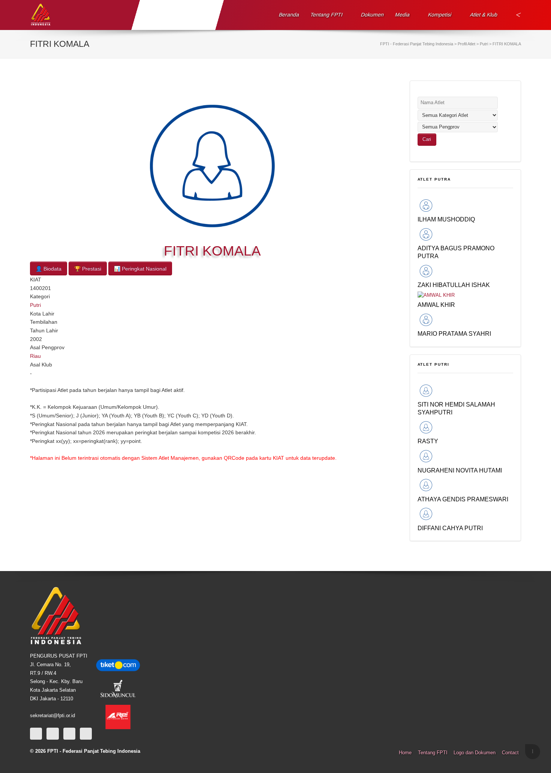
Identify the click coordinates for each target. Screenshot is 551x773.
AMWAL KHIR (436, 304)
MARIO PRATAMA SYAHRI (454, 333)
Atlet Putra (434, 179)
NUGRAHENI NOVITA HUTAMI (460, 470)
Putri (35, 305)
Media (402, 15)
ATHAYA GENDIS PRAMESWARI (463, 499)
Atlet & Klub (483, 15)
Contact (510, 752)
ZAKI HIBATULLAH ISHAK (454, 284)
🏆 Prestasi (87, 269)
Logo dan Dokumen (475, 752)
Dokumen (372, 15)
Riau (35, 356)
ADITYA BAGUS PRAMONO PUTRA (456, 252)
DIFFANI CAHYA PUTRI (450, 528)
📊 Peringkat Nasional (140, 269)
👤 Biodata (48, 269)
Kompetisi (439, 15)
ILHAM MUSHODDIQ (446, 219)
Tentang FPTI (327, 15)
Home (405, 752)
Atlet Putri (434, 364)
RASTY (428, 441)
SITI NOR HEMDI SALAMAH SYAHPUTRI (456, 408)
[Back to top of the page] (532, 751)
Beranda (289, 15)
